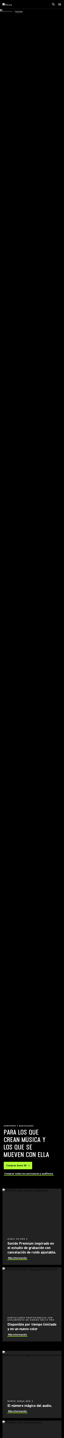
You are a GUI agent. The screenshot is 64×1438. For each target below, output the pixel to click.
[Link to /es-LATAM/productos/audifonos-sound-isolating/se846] (32, 1384)
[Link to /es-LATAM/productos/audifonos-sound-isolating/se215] (32, 1304)
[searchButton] (53, 4)
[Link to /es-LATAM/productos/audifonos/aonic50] (32, 1227)
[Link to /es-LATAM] (9, 4)
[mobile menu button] (60, 4)
